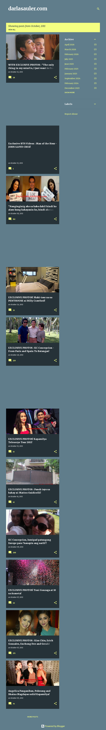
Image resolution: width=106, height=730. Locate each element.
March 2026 (70, 49)
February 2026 (72, 54)
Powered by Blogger (54, 726)
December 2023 (72, 88)
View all (11, 30)
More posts (32, 717)
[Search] (98, 9)
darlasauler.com (27, 9)
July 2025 (69, 59)
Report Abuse (71, 114)
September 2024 (72, 78)
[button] (55, 77)
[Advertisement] (31, 104)
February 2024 (72, 83)
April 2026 (69, 44)
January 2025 (71, 73)
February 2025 (71, 69)
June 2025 (69, 64)
